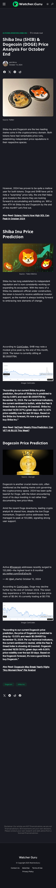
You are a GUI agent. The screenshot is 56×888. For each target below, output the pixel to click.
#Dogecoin (15, 567)
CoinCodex (22, 346)
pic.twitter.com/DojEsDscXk (17, 573)
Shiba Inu (23, 33)
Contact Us (15, 868)
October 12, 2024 (32, 579)
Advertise (25, 868)
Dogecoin (15, 33)
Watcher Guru (28, 857)
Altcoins (6, 33)
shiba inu (21, 684)
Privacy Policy (28, 871)
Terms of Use (37, 868)
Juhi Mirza (13, 62)
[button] (4, 4)
